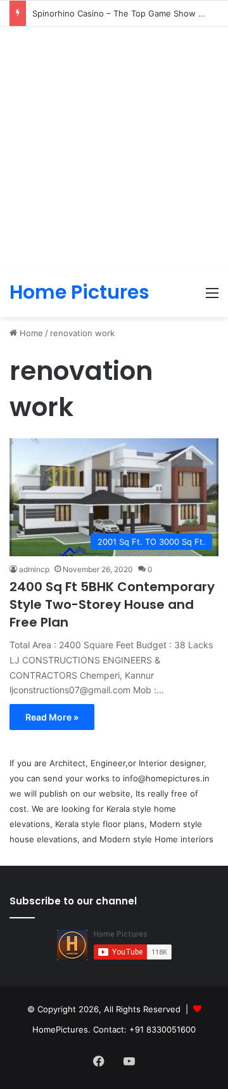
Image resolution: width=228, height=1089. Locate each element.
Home (30, 333)
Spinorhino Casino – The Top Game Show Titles (126, 13)
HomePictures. (62, 1029)
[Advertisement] (114, 147)
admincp (34, 569)
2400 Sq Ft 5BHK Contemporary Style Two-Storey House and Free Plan (112, 604)
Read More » (52, 717)
